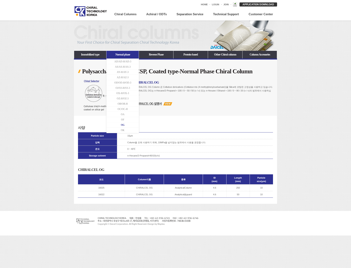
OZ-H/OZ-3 (123, 98)
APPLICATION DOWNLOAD (258, 4)
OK (123, 130)
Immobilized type (90, 54)
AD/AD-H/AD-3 (122, 61)
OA (123, 114)
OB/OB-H (123, 103)
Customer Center (261, 14)
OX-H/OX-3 (122, 93)
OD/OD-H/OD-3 (122, 82)
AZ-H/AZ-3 (123, 77)
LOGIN (215, 4)
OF (122, 119)
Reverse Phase (156, 54)
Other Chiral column (225, 54)
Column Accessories (260, 54)
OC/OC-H (123, 109)
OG (123, 125)
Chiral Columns (125, 14)
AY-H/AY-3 (123, 72)
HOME (204, 4)
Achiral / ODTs (156, 14)
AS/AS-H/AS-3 (123, 66)
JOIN (226, 4)
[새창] (235, 4)
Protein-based (190, 54)
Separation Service (190, 14)
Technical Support (226, 14)
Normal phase (122, 54)
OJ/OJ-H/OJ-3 (123, 88)
